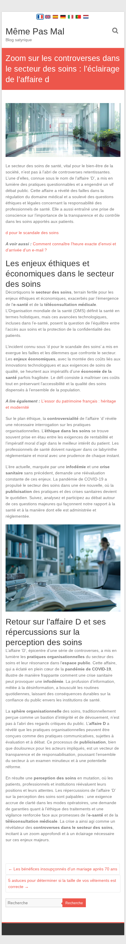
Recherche (74, 903)
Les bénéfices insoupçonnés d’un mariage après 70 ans (62, 869)
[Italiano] (71, 17)
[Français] (40, 17)
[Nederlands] (86, 17)
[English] (48, 17)
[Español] (55, 17)
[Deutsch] (63, 17)
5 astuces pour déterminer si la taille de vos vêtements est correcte (62, 883)
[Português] (78, 17)
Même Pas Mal (35, 31)
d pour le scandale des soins (32, 232)
